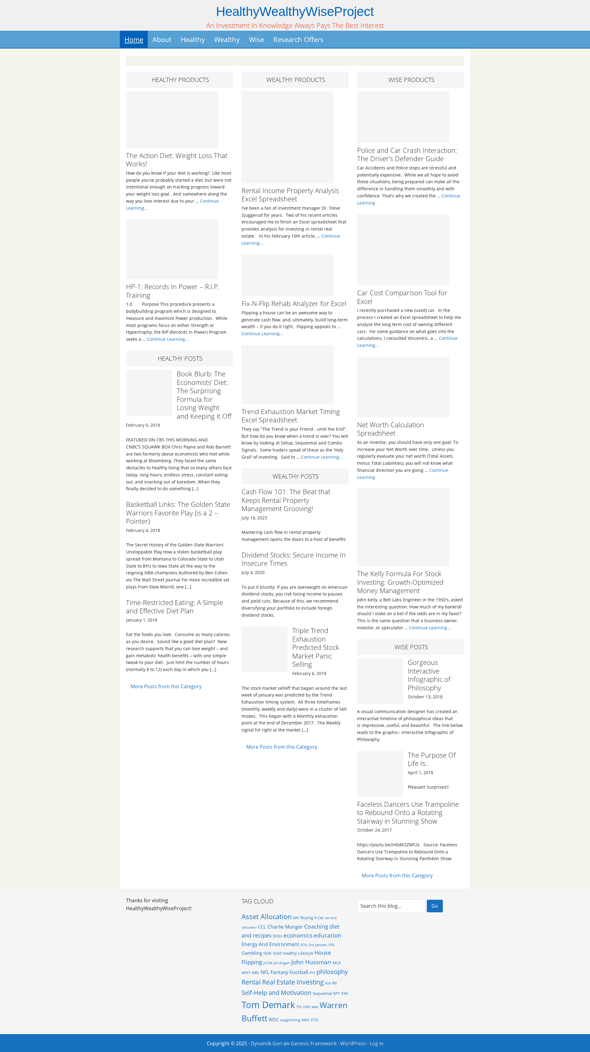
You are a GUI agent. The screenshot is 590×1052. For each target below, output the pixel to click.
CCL (262, 927)
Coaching (316, 926)
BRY (296, 918)
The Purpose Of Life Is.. (432, 759)
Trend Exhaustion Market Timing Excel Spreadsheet (291, 416)
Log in (377, 1043)
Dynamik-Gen (266, 1043)
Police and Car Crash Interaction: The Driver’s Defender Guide (407, 154)
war (315, 1006)
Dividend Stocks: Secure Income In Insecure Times (294, 559)
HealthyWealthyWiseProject (295, 11)
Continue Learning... (168, 339)
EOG (304, 945)
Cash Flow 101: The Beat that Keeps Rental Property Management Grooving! (286, 500)
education (327, 935)
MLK (336, 962)
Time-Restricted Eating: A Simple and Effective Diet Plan (174, 606)
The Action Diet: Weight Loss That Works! (176, 160)
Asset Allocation (267, 916)
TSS (299, 1007)
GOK (267, 953)
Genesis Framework (313, 1043)
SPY (336, 993)
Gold (277, 953)
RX (334, 983)
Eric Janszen (318, 945)
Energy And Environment (270, 944)
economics (298, 935)
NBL (255, 972)
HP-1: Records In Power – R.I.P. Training (172, 291)
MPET (246, 973)
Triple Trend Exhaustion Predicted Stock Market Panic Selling (315, 647)
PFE (312, 973)
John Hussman (311, 962)
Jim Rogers (281, 963)
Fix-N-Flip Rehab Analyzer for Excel (294, 303)
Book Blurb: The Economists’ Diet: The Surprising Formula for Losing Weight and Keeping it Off (204, 395)
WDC (274, 1019)
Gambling (252, 953)
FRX (331, 945)
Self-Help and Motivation (276, 992)
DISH (277, 936)
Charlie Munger (285, 926)
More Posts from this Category (166, 686)
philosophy (332, 971)
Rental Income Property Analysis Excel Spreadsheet (290, 195)
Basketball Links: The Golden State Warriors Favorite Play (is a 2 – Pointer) (178, 512)
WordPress (353, 1043)
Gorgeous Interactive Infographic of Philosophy (429, 675)
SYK (344, 993)
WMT (305, 1020)
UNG (306, 1007)
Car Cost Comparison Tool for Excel (402, 297)
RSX (328, 983)
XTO (314, 1020)
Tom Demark (268, 1005)
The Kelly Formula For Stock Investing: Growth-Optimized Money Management (400, 582)
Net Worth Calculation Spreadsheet (390, 429)
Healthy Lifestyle (298, 953)
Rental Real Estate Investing (283, 981)
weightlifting (290, 1020)
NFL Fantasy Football (284, 972)
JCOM (267, 963)
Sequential (322, 993)
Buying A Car (312, 917)
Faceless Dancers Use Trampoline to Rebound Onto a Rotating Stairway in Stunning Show (408, 812)
